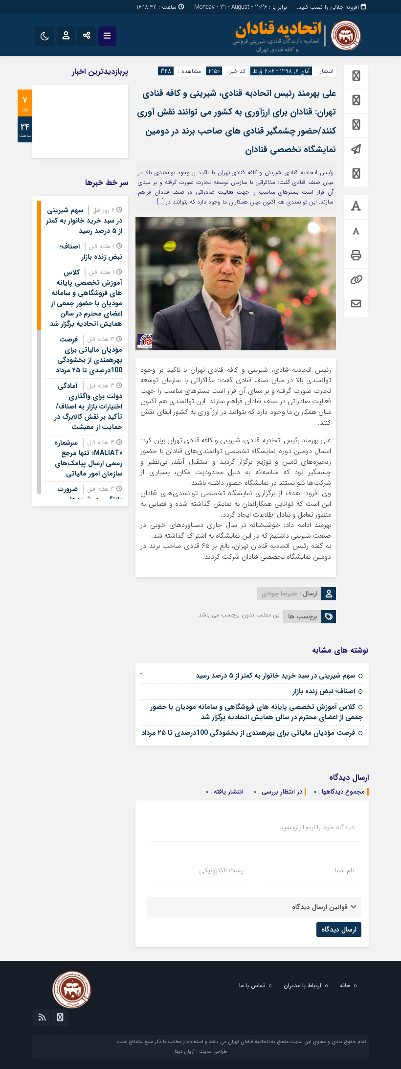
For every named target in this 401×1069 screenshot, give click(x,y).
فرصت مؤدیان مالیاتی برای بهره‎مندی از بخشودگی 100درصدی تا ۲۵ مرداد (248, 733)
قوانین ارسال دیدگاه (320, 907)
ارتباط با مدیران (302, 985)
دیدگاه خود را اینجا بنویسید (317, 827)
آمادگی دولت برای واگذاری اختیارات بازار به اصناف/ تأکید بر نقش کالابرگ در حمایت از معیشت (88, 406)
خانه (345, 985)
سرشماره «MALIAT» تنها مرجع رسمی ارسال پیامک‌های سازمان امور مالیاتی (88, 458)
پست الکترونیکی (221, 870)
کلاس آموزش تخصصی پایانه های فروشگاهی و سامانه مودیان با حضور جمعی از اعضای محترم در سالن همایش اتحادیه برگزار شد (256, 712)
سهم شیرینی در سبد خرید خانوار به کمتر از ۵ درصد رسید (275, 675)
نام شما (344, 870)
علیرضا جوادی (279, 594)
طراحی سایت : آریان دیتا (201, 1051)
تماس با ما (252, 985)
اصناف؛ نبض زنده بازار (323, 691)
